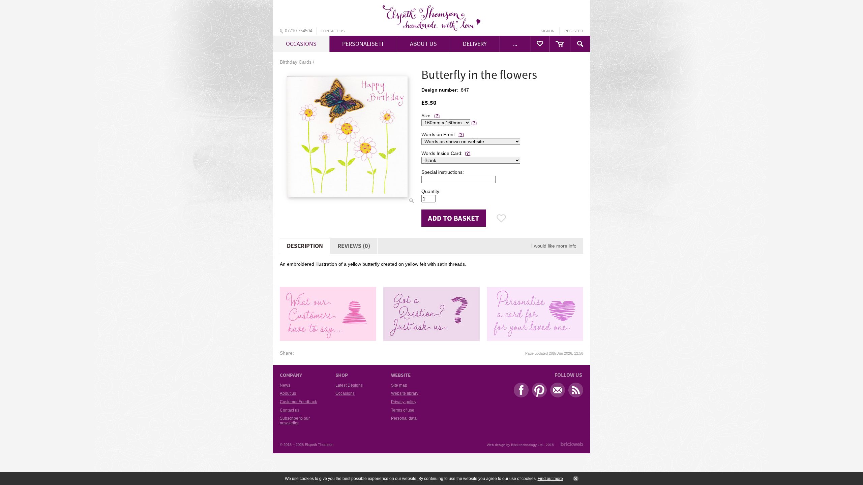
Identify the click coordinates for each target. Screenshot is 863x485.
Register (573, 31)
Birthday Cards (295, 62)
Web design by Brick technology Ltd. (515, 445)
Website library (404, 393)
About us (288, 393)
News (285, 385)
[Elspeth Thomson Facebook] (519, 392)
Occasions (345, 393)
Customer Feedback (298, 401)
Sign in (548, 31)
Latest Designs (349, 385)
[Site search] (580, 44)
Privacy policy (403, 401)
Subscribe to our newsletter (295, 420)
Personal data (404, 418)
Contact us (333, 31)
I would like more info (553, 246)
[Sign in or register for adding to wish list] (501, 218)
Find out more (550, 478)
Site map (399, 385)
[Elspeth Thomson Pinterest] (538, 392)
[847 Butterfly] (347, 137)
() (437, 115)
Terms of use (402, 410)
